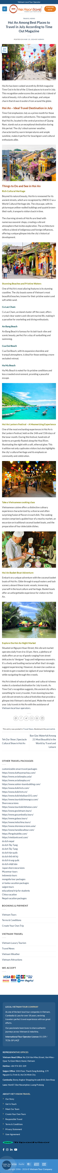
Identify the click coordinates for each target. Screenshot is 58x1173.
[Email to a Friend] (31, 718)
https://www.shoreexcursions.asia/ (19, 826)
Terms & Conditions (11, 920)
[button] (4, 8)
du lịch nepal (8, 841)
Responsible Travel (13, 1119)
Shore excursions (10, 803)
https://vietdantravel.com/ (15, 837)
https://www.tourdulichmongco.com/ (20, 799)
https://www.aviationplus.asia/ (17, 776)
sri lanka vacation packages (15, 883)
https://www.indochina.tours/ (16, 822)
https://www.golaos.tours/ (15, 818)
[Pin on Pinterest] (37, 718)
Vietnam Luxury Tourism (14, 942)
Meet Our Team (12, 1109)
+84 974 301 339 (18, 1066)
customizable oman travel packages (19, 768)
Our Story (9, 1099)
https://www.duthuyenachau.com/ (19, 772)
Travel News (29, 18)
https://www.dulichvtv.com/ (15, 788)
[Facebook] (3, 1149)
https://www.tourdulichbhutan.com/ (19, 806)
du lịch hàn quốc (10, 852)
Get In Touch (10, 1104)
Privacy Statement (13, 1129)
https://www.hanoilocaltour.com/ (18, 829)
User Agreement (12, 1134)
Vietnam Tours (9, 914)
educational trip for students (16, 890)
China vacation (9, 894)
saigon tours (8, 886)
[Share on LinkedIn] (42, 718)
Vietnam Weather (11, 954)
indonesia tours (9, 875)
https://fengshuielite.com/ (14, 833)
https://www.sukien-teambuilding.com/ (21, 784)
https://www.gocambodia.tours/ (17, 814)
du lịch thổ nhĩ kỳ (10, 856)
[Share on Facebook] (21, 718)
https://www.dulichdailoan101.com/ (19, 795)
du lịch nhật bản (9, 864)
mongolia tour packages (13, 879)
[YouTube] (15, 1149)
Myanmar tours (9, 871)
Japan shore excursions (13, 867)
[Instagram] (7, 1149)
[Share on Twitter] (26, 718)
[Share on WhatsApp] (15, 718)
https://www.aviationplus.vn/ (16, 780)
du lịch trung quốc (10, 860)
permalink (50, 729)
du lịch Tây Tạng (10, 845)
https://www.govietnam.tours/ (17, 810)
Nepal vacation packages (14, 898)
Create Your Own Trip (13, 925)
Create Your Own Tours (15, 1114)
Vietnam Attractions (12, 959)
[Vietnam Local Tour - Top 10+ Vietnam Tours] (25, 8)
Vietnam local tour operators (16, 708)
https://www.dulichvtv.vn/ (14, 791)
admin (41, 39)
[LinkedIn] (11, 1149)
